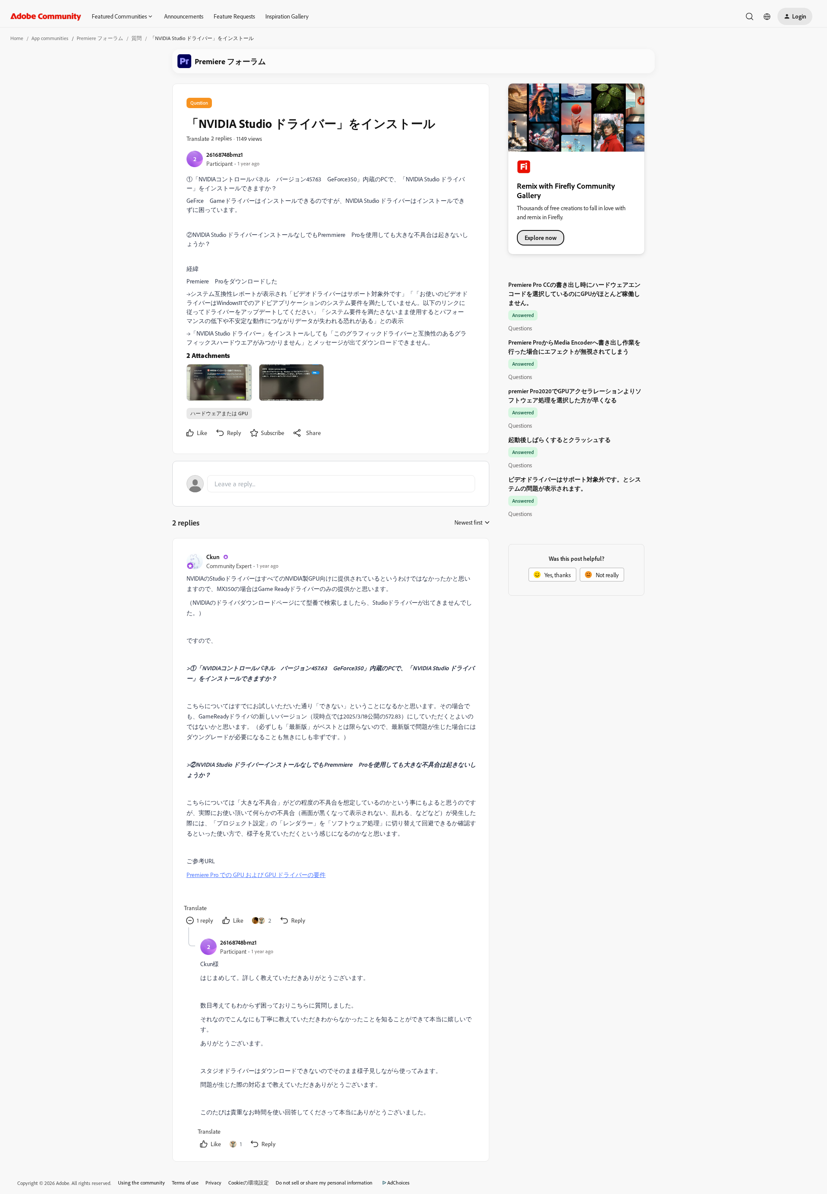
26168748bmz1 (224, 154)
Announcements (183, 16)
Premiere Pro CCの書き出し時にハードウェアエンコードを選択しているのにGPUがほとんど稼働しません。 (574, 293)
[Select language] (767, 16)
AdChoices (398, 1182)
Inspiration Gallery (286, 16)
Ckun (213, 556)
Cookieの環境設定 (248, 1182)
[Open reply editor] (331, 483)
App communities (49, 38)
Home (16, 38)
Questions (520, 328)
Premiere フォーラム (100, 38)
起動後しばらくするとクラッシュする (559, 439)
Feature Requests (234, 16)
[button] (794, 16)
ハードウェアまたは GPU (219, 413)
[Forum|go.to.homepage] (45, 16)
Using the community (141, 1182)
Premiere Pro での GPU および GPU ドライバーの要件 (256, 874)
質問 (136, 38)
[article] (330, 739)
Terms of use (185, 1182)
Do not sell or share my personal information (324, 1182)
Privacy (213, 1182)
